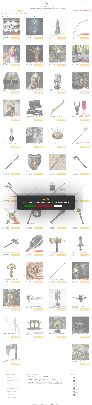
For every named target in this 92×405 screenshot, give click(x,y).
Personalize (58, 206)
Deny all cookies (42, 206)
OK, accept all (28, 206)
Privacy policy (65, 206)
